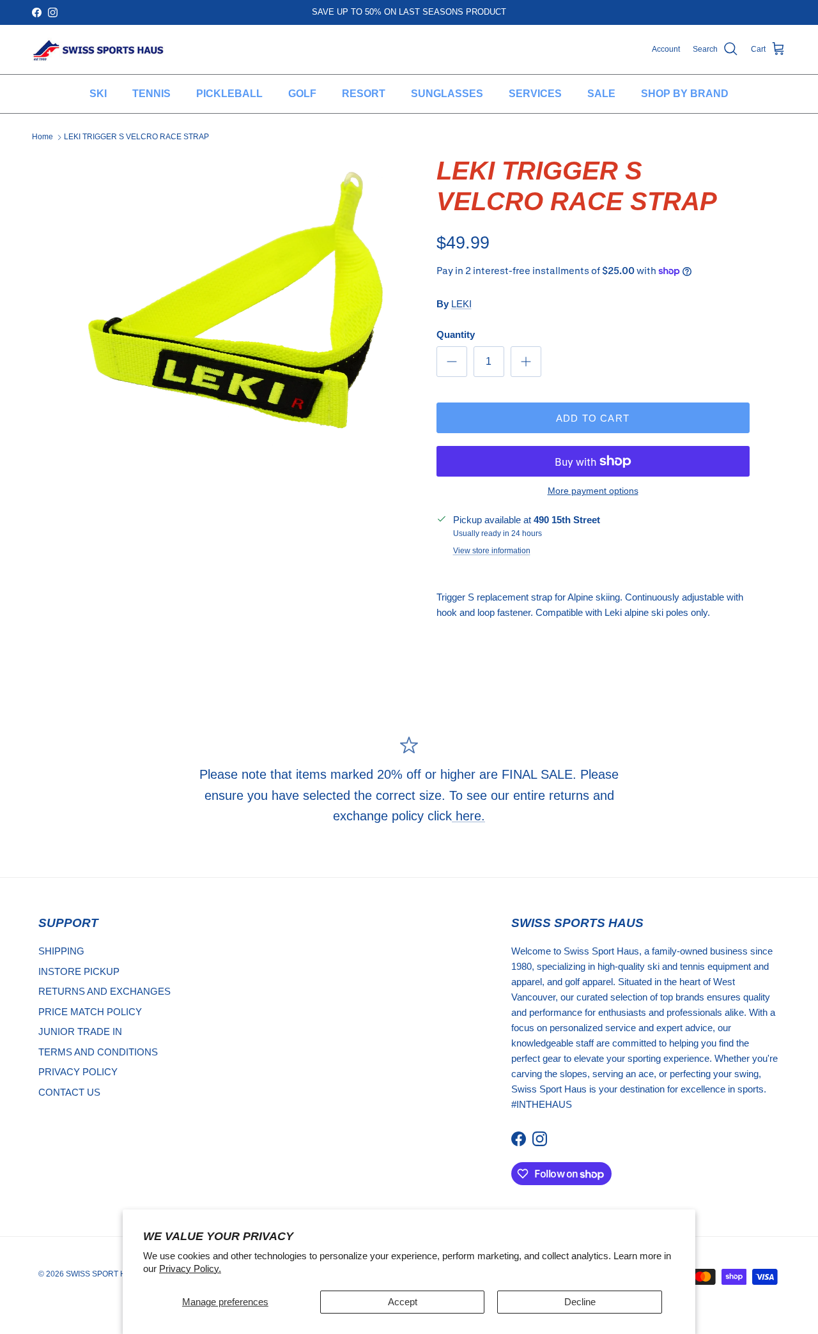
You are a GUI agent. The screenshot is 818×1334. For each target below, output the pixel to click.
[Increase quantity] (526, 361)
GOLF (302, 93)
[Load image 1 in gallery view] (238, 301)
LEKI (461, 303)
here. (468, 816)
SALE (601, 93)
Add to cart (592, 418)
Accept (402, 1301)
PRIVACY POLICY (78, 1071)
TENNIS (151, 93)
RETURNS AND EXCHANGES (104, 991)
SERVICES (535, 93)
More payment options (593, 491)
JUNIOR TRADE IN (80, 1031)
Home (42, 136)
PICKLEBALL (229, 93)
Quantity (455, 334)
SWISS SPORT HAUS (104, 1273)
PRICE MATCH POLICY (90, 1011)
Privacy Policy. (190, 1268)
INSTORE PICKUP (79, 971)
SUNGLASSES (447, 93)
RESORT (363, 93)
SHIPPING (61, 951)
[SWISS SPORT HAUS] (99, 49)
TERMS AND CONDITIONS (98, 1051)
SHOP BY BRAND (685, 93)
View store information (491, 550)
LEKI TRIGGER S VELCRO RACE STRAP (136, 136)
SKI (98, 93)
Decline (580, 1301)
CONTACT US (69, 1092)
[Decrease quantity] (451, 361)
